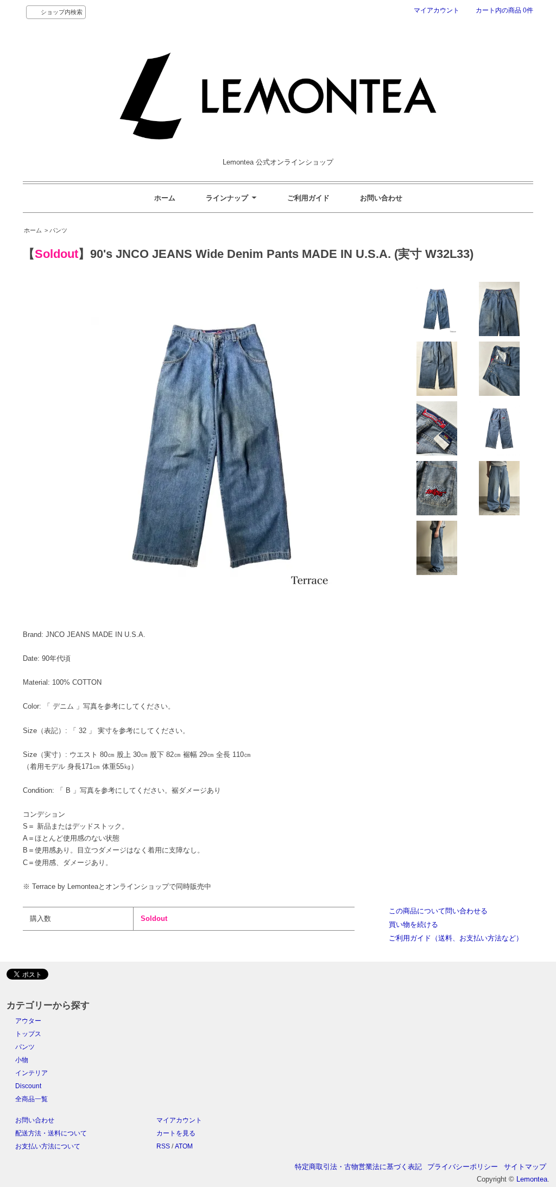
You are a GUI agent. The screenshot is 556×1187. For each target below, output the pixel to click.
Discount (28, 1086)
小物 (21, 1060)
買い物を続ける (413, 924)
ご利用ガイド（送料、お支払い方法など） (456, 938)
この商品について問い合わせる (438, 911)
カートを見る (175, 1133)
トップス (28, 1034)
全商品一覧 (31, 1099)
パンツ (25, 1047)
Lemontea (531, 1179)
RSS (163, 1146)
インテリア (31, 1073)
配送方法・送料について (51, 1133)
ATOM (184, 1146)
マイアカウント (436, 10)
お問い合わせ (381, 198)
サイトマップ (525, 1167)
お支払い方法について (47, 1146)
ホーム (164, 198)
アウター (28, 1021)
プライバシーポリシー (462, 1167)
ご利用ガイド (308, 198)
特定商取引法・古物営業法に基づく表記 (358, 1167)
